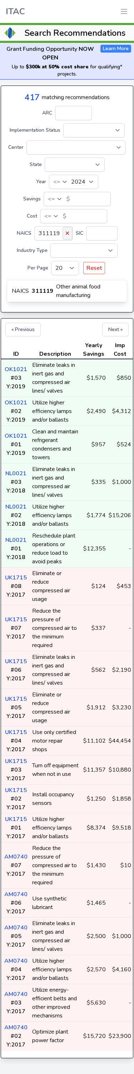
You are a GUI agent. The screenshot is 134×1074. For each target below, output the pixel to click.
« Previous (23, 329)
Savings (32, 198)
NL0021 (15, 473)
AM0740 (16, 857)
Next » (115, 329)
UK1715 (16, 578)
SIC (79, 233)
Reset (94, 268)
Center (16, 147)
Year (41, 181)
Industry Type (32, 250)
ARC (47, 113)
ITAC (15, 11)
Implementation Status (35, 130)
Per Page (38, 267)
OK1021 (16, 369)
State (36, 164)
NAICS (24, 233)
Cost (32, 216)
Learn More (116, 48)
